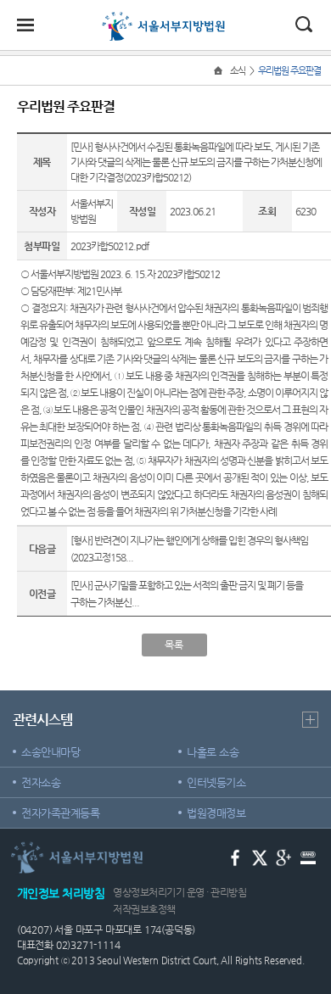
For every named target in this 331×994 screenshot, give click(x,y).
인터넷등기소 (216, 782)
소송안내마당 (50, 752)
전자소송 (40, 782)
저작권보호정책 (144, 909)
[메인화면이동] (220, 70)
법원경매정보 (216, 813)
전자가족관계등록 (60, 813)
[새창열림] (235, 856)
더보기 (310, 720)
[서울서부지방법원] (166, 19)
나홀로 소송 (212, 752)
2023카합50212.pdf (109, 246)
